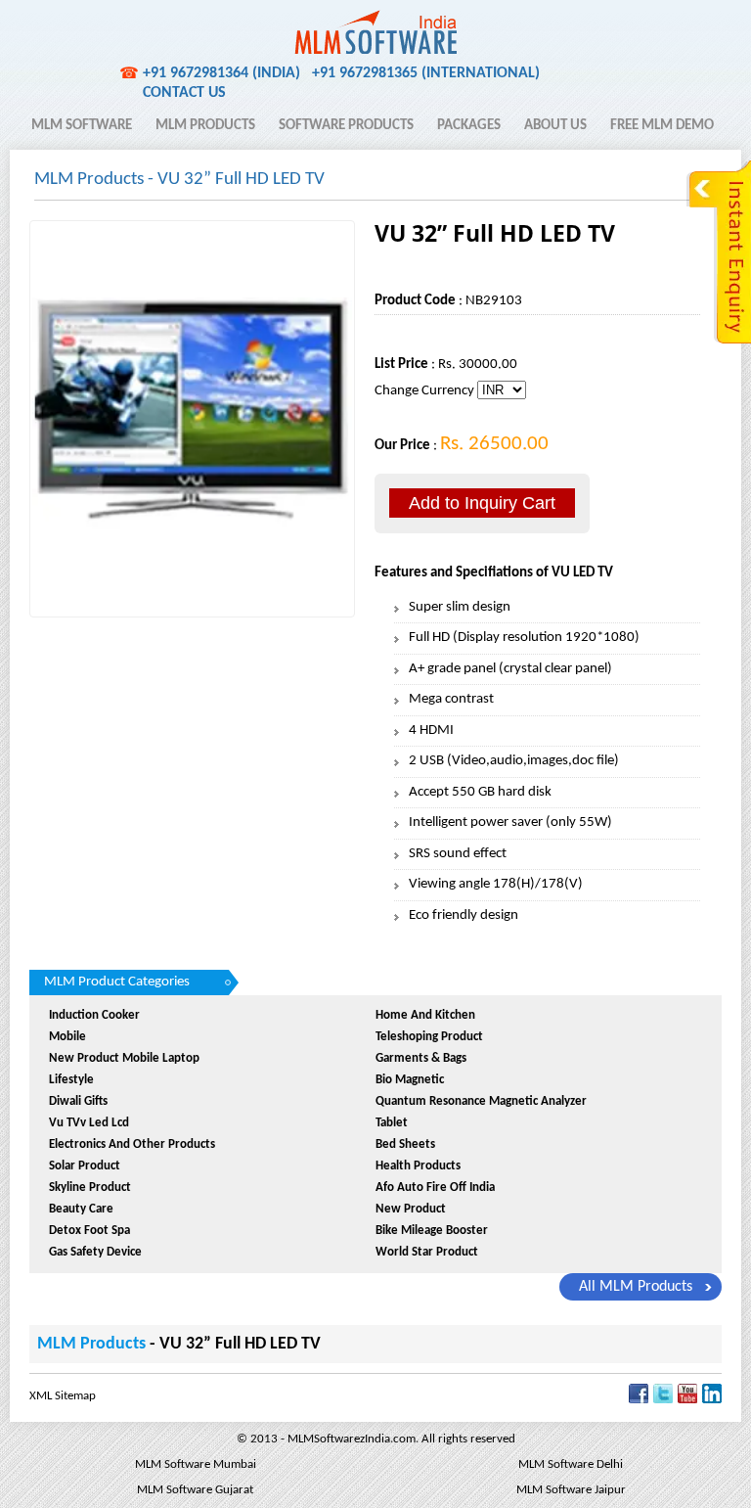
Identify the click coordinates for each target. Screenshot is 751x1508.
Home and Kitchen (425, 1015)
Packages (469, 125)
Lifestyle (71, 1080)
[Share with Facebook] (638, 1400)
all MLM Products (635, 1287)
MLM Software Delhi (570, 1464)
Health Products (418, 1166)
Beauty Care (81, 1209)
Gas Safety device (95, 1252)
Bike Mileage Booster (432, 1230)
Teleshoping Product (429, 1036)
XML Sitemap (62, 1396)
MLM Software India (101, 22)
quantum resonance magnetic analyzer (481, 1101)
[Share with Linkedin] (712, 1400)
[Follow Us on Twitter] (663, 1400)
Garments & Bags (421, 1058)
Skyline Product (90, 1187)
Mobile (67, 1036)
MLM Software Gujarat (195, 1490)
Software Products (346, 125)
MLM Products (205, 125)
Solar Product (84, 1166)
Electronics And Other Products (132, 1144)
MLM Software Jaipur (571, 1490)
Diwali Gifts (78, 1101)
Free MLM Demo (662, 125)
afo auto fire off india (435, 1187)
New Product (411, 1209)
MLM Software (81, 125)
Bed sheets (405, 1144)
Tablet (392, 1123)
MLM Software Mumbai (195, 1464)
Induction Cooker (94, 1015)
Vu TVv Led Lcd (89, 1123)
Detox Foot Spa (89, 1230)
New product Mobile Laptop (124, 1058)
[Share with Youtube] (687, 1400)
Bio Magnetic (410, 1080)
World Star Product (427, 1252)
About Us (555, 125)
